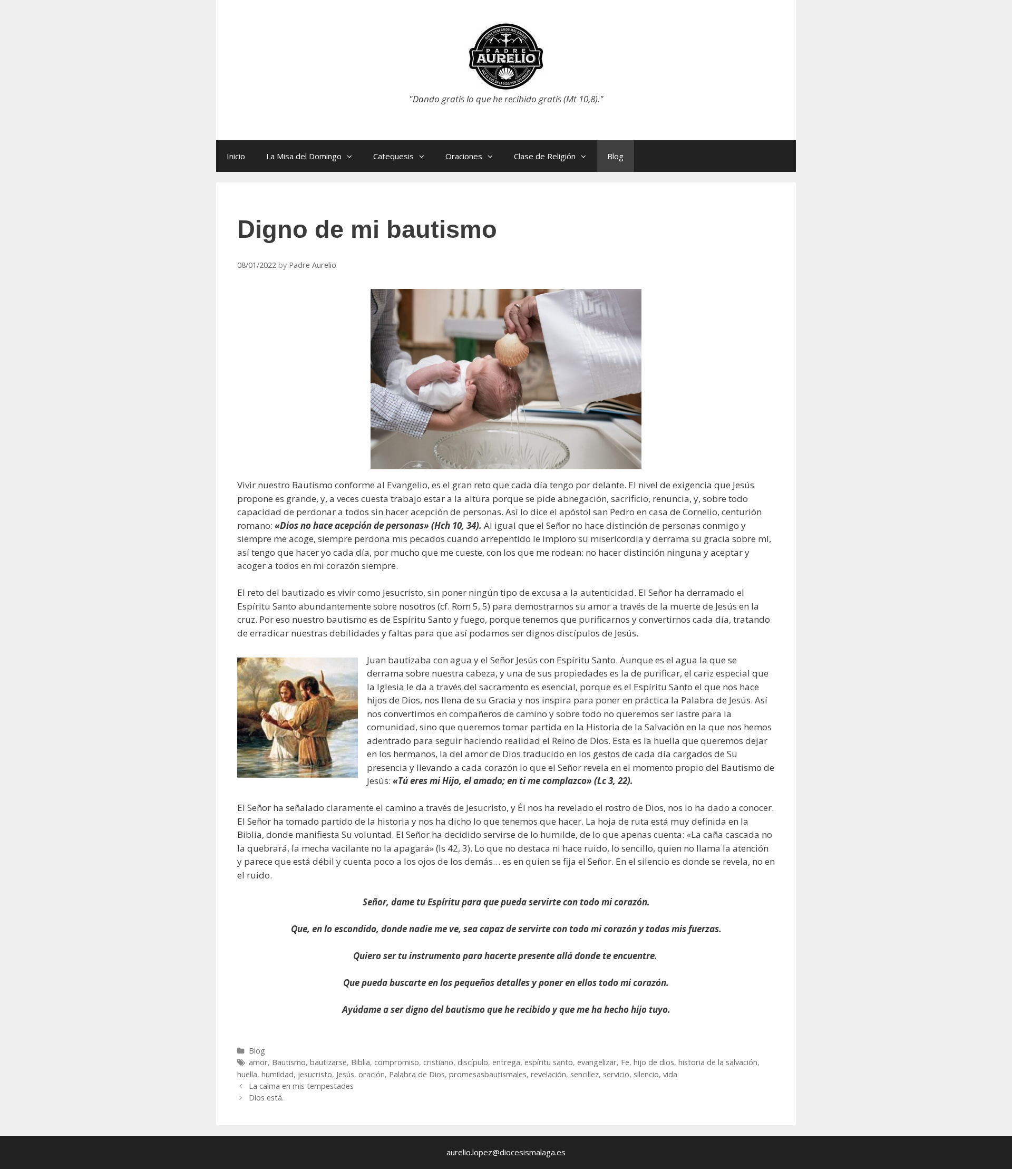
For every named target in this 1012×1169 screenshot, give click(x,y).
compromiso (396, 1062)
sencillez (584, 1074)
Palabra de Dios (417, 1074)
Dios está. (266, 1098)
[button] (352, 156)
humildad (277, 1074)
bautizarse (328, 1062)
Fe (625, 1062)
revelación (548, 1074)
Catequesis (393, 156)
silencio (646, 1074)
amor (258, 1062)
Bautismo (289, 1062)
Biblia (360, 1062)
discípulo (473, 1062)
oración (371, 1074)
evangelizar (597, 1062)
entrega (506, 1062)
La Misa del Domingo (304, 156)
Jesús (345, 1074)
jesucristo (315, 1074)
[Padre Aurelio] (506, 56)
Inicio (236, 156)
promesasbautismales (488, 1074)
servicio (616, 1074)
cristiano (438, 1062)
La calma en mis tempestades (301, 1086)
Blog (615, 156)
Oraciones (463, 156)
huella (247, 1074)
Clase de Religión (545, 156)
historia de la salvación (717, 1062)
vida (670, 1074)
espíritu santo (548, 1062)
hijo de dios (654, 1062)
